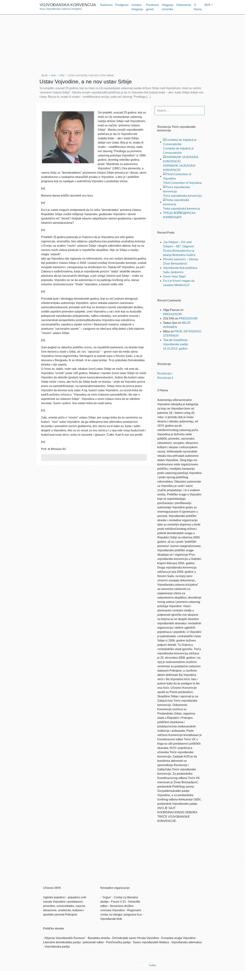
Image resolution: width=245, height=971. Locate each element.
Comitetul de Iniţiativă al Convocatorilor (178, 150)
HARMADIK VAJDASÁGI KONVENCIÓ (179, 167)
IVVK (53, 75)
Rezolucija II (165, 377)
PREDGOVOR (172, 314)
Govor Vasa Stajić (174, 276)
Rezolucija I (164, 373)
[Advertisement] (122, 43)
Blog (45, 75)
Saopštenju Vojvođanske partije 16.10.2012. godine (175, 344)
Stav (61, 75)
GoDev (152, 965)
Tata (165, 340)
